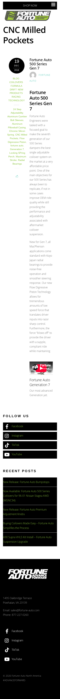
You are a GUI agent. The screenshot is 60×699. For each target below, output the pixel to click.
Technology (16, 100)
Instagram (17, 435)
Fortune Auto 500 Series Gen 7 (41, 64)
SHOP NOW (30, 5)
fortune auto (16, 145)
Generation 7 (17, 149)
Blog (16, 78)
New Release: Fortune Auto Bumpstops (26, 482)
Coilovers (16, 82)
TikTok (15, 445)
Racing (16, 97)
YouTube (16, 454)
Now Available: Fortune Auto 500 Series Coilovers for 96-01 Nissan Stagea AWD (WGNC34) (26, 495)
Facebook (17, 426)
